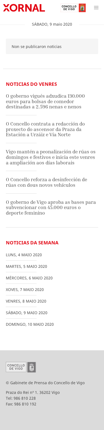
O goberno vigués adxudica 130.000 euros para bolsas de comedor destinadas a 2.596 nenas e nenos (45, 101)
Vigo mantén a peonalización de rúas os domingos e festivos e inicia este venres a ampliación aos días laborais (51, 157)
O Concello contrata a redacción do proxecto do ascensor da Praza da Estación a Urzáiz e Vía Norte (45, 129)
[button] (96, 7)
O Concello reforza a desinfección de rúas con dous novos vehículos (46, 182)
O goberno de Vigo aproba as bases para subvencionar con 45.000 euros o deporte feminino (51, 207)
